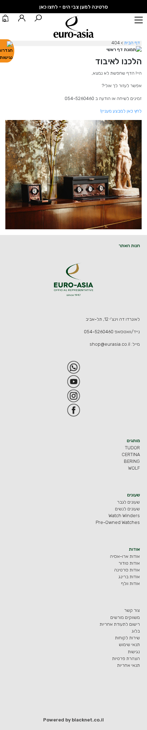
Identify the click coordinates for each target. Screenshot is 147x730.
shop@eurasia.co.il (110, 344)
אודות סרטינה (127, 569)
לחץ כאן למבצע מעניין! (121, 111)
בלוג (136, 631)
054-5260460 (98, 331)
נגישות (134, 651)
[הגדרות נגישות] (7, 50)
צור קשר (132, 610)
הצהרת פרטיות (126, 658)
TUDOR (132, 447)
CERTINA (131, 454)
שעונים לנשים (127, 508)
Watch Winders (124, 515)
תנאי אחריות (128, 665)
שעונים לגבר (128, 502)
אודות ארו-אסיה (125, 556)
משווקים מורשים (125, 617)
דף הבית (132, 42)
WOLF (134, 468)
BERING (132, 461)
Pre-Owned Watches (118, 522)
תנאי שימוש (129, 644)
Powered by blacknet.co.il (73, 719)
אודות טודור (129, 563)
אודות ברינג (129, 576)
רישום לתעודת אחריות (120, 624)
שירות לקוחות (127, 637)
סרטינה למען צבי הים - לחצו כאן (73, 7)
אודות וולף (130, 583)
